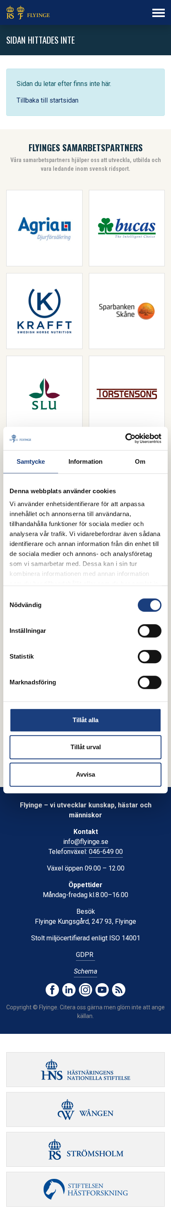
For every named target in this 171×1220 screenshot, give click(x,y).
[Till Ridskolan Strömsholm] (85, 1149)
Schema (85, 971)
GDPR (85, 955)
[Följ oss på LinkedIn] (69, 989)
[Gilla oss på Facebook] (52, 989)
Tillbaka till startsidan (47, 100)
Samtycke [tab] (31, 461)
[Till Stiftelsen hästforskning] (85, 1069)
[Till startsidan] (28, 12)
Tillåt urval (86, 746)
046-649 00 (106, 852)
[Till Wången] (85, 1109)
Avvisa (85, 774)
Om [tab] (140, 461)
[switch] (149, 630)
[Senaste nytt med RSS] (118, 989)
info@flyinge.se (85, 842)
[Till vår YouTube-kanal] (102, 989)
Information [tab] (85, 461)
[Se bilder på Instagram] (85, 989)
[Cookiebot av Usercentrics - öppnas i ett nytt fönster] (125, 438)
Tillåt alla (85, 719)
